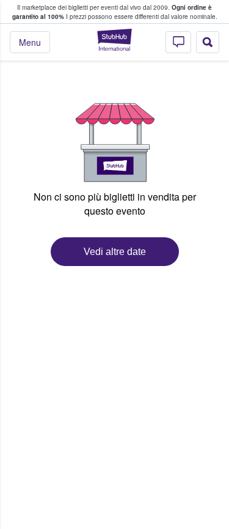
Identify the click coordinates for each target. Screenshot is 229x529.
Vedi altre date (115, 251)
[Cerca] (207, 42)
